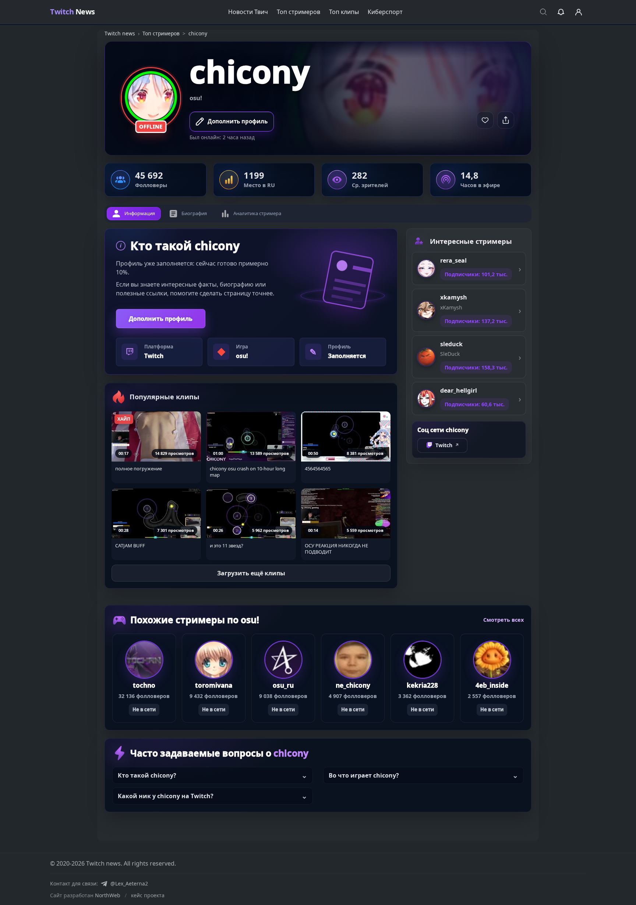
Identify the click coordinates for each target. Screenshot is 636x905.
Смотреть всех (503, 619)
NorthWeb (107, 895)
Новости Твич (248, 12)
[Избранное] (561, 11)
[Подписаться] (485, 120)
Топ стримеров (298, 12)
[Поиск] (543, 11)
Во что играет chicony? (364, 775)
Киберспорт (385, 12)
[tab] (134, 213)
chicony (250, 71)
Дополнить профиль (160, 319)
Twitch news (120, 33)
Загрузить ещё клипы (251, 573)
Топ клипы (344, 12)
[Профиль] (578, 11)
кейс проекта (148, 895)
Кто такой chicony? (147, 775)
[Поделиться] (505, 120)
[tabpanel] (251, 408)
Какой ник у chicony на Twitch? (165, 796)
